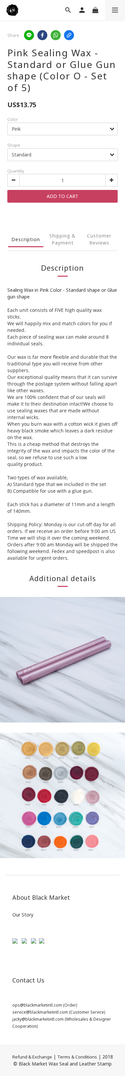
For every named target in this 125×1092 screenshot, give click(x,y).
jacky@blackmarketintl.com (38, 1019)
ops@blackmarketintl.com (37, 1005)
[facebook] (42, 35)
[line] (29, 35)
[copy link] (69, 35)
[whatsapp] (56, 35)
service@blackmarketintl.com (40, 1012)
